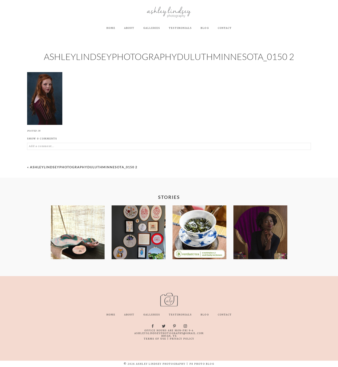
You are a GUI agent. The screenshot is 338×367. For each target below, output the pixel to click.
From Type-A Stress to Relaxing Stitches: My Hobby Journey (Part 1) (138, 232)
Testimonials (180, 28)
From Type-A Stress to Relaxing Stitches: (77, 232)
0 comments (42, 138)
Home (110, 28)
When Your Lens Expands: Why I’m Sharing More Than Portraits (199, 232)
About (129, 28)
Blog (205, 28)
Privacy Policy (182, 338)
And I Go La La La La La (260, 232)
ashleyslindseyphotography (158, 333)
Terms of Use (155, 338)
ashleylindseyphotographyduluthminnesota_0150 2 (83, 167)
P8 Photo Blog (201, 363)
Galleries (151, 28)
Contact (225, 28)
